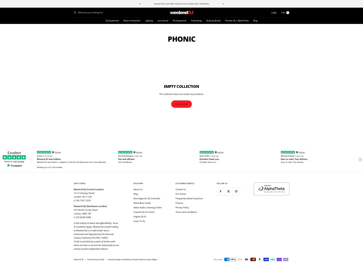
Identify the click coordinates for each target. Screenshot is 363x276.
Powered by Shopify (95, 259)
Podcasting (196, 20)
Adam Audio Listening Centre (148, 207)
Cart (284, 12)
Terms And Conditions (186, 212)
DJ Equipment (112, 20)
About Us (138, 189)
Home (76, 29)
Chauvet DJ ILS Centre (144, 212)
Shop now (181, 104)
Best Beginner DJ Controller (147, 198)
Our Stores (181, 193)
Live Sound (162, 20)
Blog (255, 20)
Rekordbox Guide (142, 203)
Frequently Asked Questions (189, 198)
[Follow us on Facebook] (220, 191)
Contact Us (181, 189)
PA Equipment (179, 20)
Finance (179, 203)
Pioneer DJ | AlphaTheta (237, 20)
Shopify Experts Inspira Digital (144, 259)
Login (274, 12)
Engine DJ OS (140, 216)
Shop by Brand (213, 20)
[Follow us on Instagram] (236, 191)
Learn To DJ (139, 221)
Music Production (132, 20)
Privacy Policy (182, 207)
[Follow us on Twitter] (228, 191)
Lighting (149, 20)
